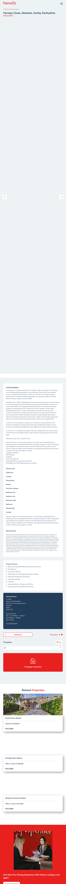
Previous (5, 197)
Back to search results (12, 9)
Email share (18, 635)
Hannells (9, 3)
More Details (9, 728)
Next (61, 197)
